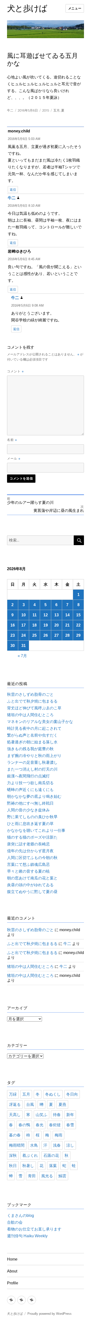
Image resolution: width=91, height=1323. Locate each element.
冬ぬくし (53, 1094)
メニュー (74, 8)
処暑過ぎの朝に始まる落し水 (32, 742)
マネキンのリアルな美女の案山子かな (40, 722)
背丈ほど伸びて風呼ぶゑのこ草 (34, 708)
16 (12, 625)
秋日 (13, 1165)
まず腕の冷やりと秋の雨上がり (34, 756)
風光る (47, 1176)
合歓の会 (15, 1222)
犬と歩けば (27, 8)
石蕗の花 (51, 1155)
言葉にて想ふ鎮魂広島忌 (28, 864)
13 (56, 615)
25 (34, 635)
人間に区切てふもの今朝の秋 (32, 858)
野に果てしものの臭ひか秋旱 (32, 817)
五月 (56, 110)
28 (67, 635)
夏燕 (62, 1104)
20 (56, 625)
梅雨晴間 (17, 1145)
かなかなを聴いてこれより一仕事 (36, 830)
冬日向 (72, 1094)
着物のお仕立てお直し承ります (34, 1229)
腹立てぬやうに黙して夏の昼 (32, 892)
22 (78, 625)
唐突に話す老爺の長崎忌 (28, 844)
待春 (57, 1114)
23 (12, 635)
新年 (70, 1114)
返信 (13, 189)
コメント (15, 371)
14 (67, 615)
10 (23, 615)
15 (78, 615)
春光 (39, 1125)
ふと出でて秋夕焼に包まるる (32, 701)
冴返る (15, 1104)
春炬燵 (55, 1125)
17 (23, 625)
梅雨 (58, 1135)
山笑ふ (41, 1114)
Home (12, 1259)
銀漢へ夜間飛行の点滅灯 (28, 776)
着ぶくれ (30, 1155)
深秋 (13, 1155)
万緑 (13, 1094)
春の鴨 (24, 1125)
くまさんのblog (20, 1215)
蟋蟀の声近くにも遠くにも (30, 790)
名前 (12, 440)
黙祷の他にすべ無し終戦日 (30, 803)
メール (13, 458)
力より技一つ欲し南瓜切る (30, 783)
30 (12, 646)
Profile (12, 1283)
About (12, 1271)
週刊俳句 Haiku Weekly (27, 1236)
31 (23, 646)
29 (78, 635)
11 (35, 615)
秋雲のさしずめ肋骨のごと (30, 694)
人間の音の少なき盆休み (28, 810)
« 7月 (22, 656)
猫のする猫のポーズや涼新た (32, 837)
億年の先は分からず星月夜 (30, 851)
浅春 (57, 1145)
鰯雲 (62, 1176)
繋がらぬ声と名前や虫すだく (32, 735)
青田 (32, 1176)
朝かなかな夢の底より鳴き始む (34, 796)
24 (23, 635)
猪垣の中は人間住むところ (30, 715)
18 (34, 625)
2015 (45, 110)
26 (45, 635)
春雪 (70, 1125)
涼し (70, 1145)
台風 (30, 1104)
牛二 (10, 110)
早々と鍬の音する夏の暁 (28, 871)
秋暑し (28, 1165)
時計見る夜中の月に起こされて (34, 728)
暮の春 (15, 1135)
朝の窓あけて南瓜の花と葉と (32, 878)
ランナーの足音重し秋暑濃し (32, 762)
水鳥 (34, 1145)
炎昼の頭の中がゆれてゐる (30, 885)
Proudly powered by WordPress (49, 1313)
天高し (15, 1114)
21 (67, 625)
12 (45, 615)
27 (56, 635)
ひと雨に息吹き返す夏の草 (30, 824)
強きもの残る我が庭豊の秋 (30, 749)
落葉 (53, 1165)
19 (45, 625)
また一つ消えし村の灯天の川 (32, 769)
